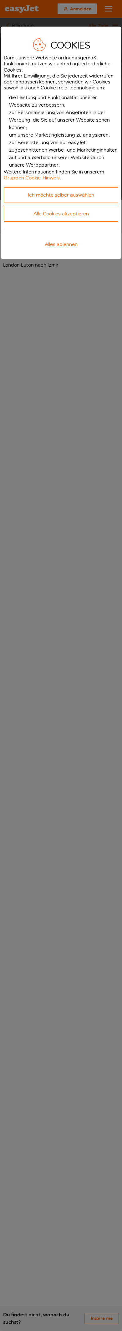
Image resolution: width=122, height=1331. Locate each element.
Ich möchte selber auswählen (61, 195)
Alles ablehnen (61, 244)
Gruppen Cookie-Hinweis (32, 178)
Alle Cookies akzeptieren (61, 214)
